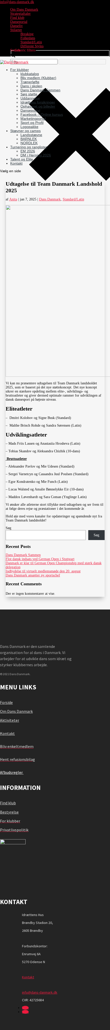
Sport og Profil (31, 123)
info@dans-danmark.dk (39, 992)
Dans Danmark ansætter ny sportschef (33, 575)
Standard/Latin (31, 42)
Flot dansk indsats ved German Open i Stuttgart (40, 559)
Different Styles (31, 46)
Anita (13, 199)
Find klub (17, 18)
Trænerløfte (29, 82)
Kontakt (16, 163)
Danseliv (16, 26)
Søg (8, 528)
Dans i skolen (31, 86)
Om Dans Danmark (24, 9)
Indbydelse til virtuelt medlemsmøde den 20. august (43, 571)
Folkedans (27, 38)
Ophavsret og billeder (37, 106)
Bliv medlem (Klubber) (38, 78)
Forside (6, 702)
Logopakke (29, 127)
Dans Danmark (50, 199)
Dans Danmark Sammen (40, 90)
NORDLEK (29, 143)
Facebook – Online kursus (41, 114)
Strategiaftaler (20, 14)
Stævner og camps (25, 131)
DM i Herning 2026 (35, 155)
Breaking (27, 34)
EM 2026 (27, 151)
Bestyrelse (9, 812)
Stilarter (16, 30)
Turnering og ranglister (28, 147)
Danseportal (18, 22)
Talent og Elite (21, 159)
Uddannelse (30, 98)
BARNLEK (28, 139)
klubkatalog (29, 74)
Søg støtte (28, 94)
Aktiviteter (9, 720)
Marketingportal (33, 119)
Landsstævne (31, 135)
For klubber (19, 70)
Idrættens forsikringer (37, 102)
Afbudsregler (12, 772)
